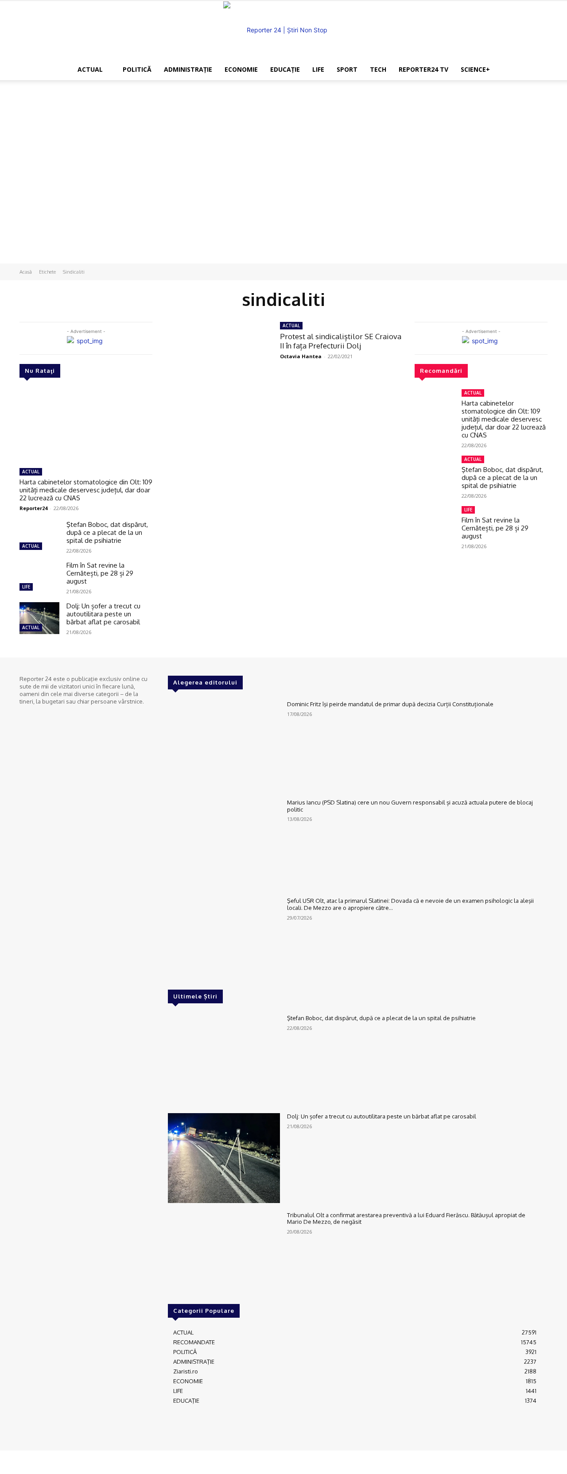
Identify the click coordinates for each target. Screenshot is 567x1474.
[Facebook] (25, 718)
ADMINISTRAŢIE (188, 69)
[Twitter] (50, 718)
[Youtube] (63, 718)
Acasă (25, 272)
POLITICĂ (137, 69)
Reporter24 (33, 508)
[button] (509, 70)
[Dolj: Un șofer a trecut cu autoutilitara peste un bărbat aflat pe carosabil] (39, 618)
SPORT (347, 69)
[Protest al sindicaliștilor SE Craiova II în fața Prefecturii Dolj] (216, 355)
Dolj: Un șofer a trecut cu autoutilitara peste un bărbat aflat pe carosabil (103, 614)
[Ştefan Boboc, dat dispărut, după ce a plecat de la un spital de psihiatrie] (39, 537)
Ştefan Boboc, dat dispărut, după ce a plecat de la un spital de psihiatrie (107, 532)
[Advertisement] (283, 111)
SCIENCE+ (475, 69)
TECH (378, 69)
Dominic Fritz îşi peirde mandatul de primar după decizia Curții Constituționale (390, 704)
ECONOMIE (241, 69)
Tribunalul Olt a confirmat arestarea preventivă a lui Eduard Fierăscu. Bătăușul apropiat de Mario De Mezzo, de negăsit (406, 1218)
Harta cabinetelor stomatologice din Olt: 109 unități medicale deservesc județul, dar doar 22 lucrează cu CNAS (85, 490)
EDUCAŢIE (285, 69)
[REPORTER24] (283, 30)
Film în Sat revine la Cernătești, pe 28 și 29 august (99, 573)
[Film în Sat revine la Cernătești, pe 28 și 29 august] (39, 577)
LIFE (318, 69)
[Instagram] (38, 718)
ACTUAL (90, 69)
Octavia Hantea (301, 356)
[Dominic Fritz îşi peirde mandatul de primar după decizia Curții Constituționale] (224, 745)
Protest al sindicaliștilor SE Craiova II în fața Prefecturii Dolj (340, 341)
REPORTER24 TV (423, 69)
